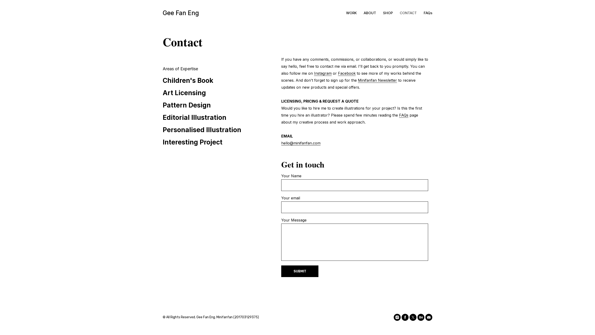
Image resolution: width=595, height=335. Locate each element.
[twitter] (413, 317)
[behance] (420, 317)
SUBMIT (300, 271)
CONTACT (408, 13)
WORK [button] (351, 13)
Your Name (291, 176)
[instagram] (397, 317)
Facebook (347, 73)
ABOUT (370, 13)
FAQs (428, 13)
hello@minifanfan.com (301, 143)
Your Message (294, 220)
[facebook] (405, 317)
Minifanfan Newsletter (377, 80)
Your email (290, 198)
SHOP (388, 13)
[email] (428, 317)
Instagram (323, 73)
